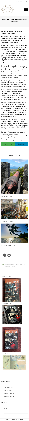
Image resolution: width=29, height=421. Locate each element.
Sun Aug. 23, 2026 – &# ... (7, 325)
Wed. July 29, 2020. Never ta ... (8, 245)
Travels (6, 415)
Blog (6, 23)
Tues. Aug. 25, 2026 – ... (7, 303)
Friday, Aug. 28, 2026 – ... (7, 276)
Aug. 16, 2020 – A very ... (7, 196)
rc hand (22, 23)
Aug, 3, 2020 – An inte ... (7, 221)
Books (6, 411)
